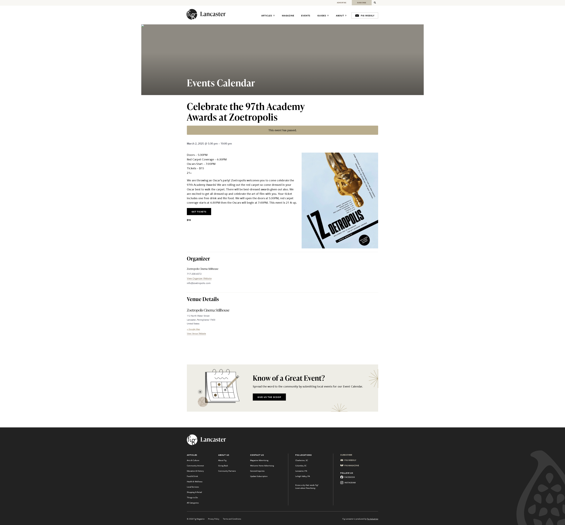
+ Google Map (193, 329)
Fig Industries (372, 518)
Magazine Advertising (259, 460)
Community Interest (195, 465)
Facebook (349, 477)
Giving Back (223, 465)
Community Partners (227, 470)
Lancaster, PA (301, 470)
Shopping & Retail (194, 492)
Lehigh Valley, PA (302, 476)
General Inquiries (257, 470)
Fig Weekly (350, 460)
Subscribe (346, 454)
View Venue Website (196, 333)
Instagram (350, 482)
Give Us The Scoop (269, 397)
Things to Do (192, 497)
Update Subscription (258, 476)
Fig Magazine (351, 465)
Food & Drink (192, 476)
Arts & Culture (193, 460)
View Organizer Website (199, 278)
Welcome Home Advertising (262, 465)
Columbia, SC (300, 465)
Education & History (195, 470)
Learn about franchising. (305, 488)
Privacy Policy (213, 518)
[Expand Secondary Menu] (375, 2)
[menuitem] (268, 16)
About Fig (222, 460)
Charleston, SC (301, 460)
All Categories (193, 502)
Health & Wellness (194, 481)
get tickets (199, 211)
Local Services (193, 486)
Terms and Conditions (232, 518)
